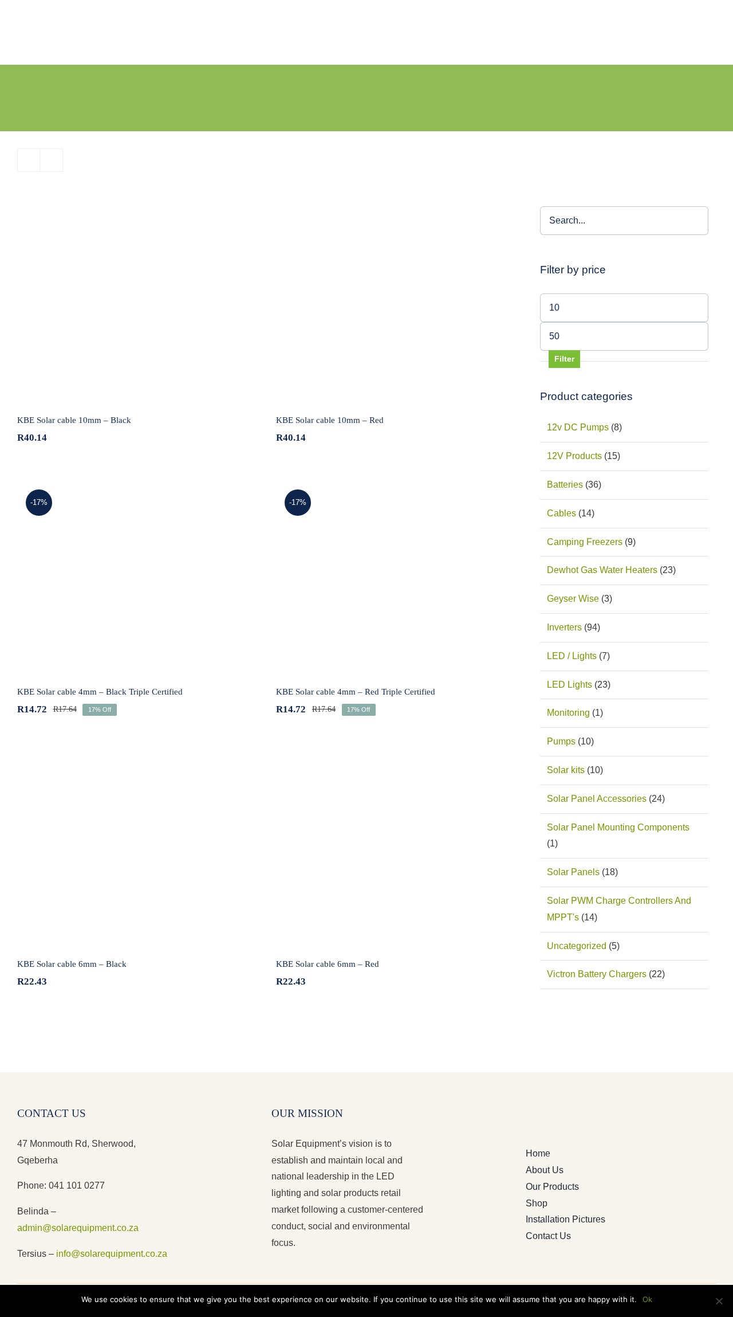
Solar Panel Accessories (597, 798)
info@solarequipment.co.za (110, 1254)
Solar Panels (573, 872)
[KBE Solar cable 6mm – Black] (135, 847)
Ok (647, 1299)
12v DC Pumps (578, 427)
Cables (561, 513)
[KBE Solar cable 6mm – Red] (394, 847)
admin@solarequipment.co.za (78, 1228)
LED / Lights (572, 656)
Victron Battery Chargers (597, 974)
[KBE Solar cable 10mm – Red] (394, 303)
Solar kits (566, 770)
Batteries (565, 484)
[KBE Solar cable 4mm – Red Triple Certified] (394, 575)
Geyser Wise (573, 598)
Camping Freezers (584, 542)
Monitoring (568, 713)
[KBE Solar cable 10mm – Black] (135, 303)
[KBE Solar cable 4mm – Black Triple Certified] (135, 575)
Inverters (564, 627)
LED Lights (569, 684)
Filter (564, 358)
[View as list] (51, 160)
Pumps (561, 741)
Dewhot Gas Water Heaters (602, 570)
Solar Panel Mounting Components (618, 827)
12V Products (574, 456)
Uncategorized (576, 946)
